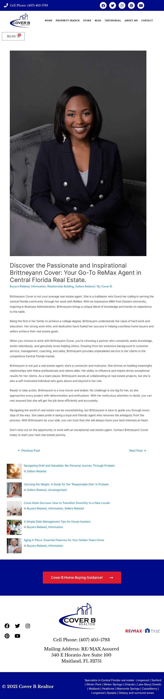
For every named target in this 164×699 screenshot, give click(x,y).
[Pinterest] (131, 5)
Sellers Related (85, 286)
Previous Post (29, 450)
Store (87, 20)
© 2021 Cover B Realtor (28, 686)
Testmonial (113, 20)
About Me (131, 20)
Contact (147, 20)
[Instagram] (122, 5)
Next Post (137, 450)
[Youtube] (140, 5)
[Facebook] (103, 5)
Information (38, 286)
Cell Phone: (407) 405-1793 (81, 639)
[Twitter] (112, 5)
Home (48, 20)
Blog (98, 20)
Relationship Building (60, 286)
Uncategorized (57, 489)
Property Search (68, 20)
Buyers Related (19, 286)
